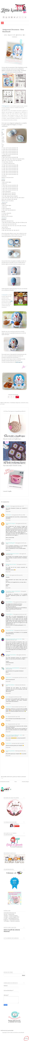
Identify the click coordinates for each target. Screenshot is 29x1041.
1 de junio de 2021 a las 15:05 (14, 724)
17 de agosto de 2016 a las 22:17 (20, 630)
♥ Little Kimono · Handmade (9, 402)
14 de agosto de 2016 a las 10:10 (16, 543)
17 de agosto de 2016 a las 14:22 (19, 602)
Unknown (8, 515)
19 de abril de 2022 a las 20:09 (17, 743)
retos (27, 402)
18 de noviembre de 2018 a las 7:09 (18, 706)
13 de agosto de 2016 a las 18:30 (18, 514)
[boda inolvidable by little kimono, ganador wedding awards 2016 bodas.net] (10, 789)
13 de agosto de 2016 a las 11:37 (17, 506)
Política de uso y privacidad (7, 1030)
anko (11, 301)
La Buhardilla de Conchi (12, 553)
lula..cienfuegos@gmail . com (14, 735)
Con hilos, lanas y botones (13, 591)
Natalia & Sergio (10, 523)
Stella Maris (9, 602)
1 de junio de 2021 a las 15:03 (14, 716)
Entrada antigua (25, 781)
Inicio (16, 781)
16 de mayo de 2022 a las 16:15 (15, 751)
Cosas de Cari (9, 630)
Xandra (8, 506)
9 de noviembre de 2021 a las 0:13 (15, 736)
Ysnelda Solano (10, 685)
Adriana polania (10, 750)
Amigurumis (17, 402)
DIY (24, 402)
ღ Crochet (2, 404)
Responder (8, 511)
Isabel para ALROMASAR (12, 668)
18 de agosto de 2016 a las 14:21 (15, 639)
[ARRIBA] (26, 1038)
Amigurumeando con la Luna (14, 639)
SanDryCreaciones (11, 654)
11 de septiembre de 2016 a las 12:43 (19, 677)
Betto (7, 575)
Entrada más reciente (4, 781)
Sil (6, 716)
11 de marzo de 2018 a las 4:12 (15, 685)
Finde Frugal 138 (18, 362)
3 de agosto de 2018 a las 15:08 (14, 697)
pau (7, 697)
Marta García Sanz (11, 564)
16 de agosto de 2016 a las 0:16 (15, 575)
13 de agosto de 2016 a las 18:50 (16, 524)
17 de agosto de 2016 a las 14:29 (19, 614)
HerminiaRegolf (10, 543)
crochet (22, 402)
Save (18, 396)
